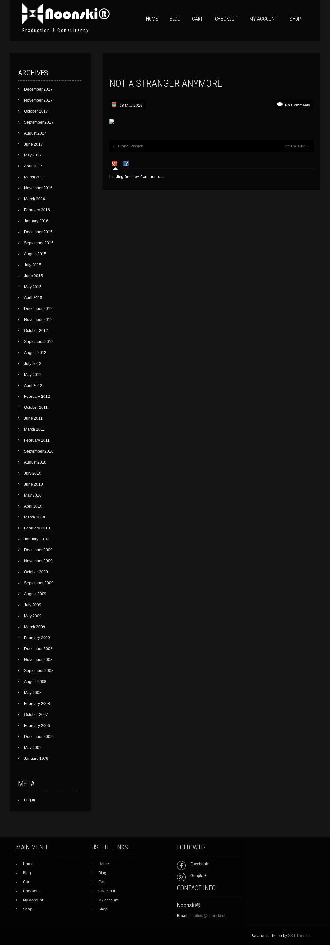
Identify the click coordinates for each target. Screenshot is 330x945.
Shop (295, 19)
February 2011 (37, 440)
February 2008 (37, 703)
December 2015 (38, 232)
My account (263, 19)
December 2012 (38, 309)
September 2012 (38, 341)
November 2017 (38, 100)
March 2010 (34, 517)
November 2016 (38, 188)
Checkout (226, 19)
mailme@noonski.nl (207, 915)
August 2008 (35, 681)
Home (152, 19)
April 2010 (33, 506)
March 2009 (34, 627)
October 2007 (36, 714)
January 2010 (36, 539)
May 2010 (33, 495)
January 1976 (36, 758)
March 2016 (34, 199)
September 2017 (38, 122)
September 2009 (38, 583)
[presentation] (115, 164)
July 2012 (32, 363)
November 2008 (38, 660)
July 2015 (32, 265)
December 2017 (38, 89)
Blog (175, 19)
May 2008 (33, 692)
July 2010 (32, 473)
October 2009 (36, 572)
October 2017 (36, 111)
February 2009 (37, 638)
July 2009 (32, 605)
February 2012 (37, 396)
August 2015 (35, 254)
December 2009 (38, 550)
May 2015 (33, 287)
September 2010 (38, 451)
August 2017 (35, 133)
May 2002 (33, 747)
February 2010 (37, 528)
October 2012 (36, 330)
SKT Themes (299, 935)
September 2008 (38, 671)
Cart (197, 19)
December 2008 (38, 649)
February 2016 (37, 210)
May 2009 (33, 616)
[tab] (115, 164)
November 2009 (38, 561)
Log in (29, 800)
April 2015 (33, 298)
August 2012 (35, 352)
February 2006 (37, 725)
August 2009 (35, 594)
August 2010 (35, 462)
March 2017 (34, 177)
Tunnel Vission (127, 146)
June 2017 (33, 144)
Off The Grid (297, 146)
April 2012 (33, 385)
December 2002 (38, 736)
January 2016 (36, 221)
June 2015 (33, 276)
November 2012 (38, 319)
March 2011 (34, 429)
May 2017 (33, 155)
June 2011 (33, 418)
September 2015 (38, 243)
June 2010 (33, 484)
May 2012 (33, 374)
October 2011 (36, 407)
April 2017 (33, 166)
